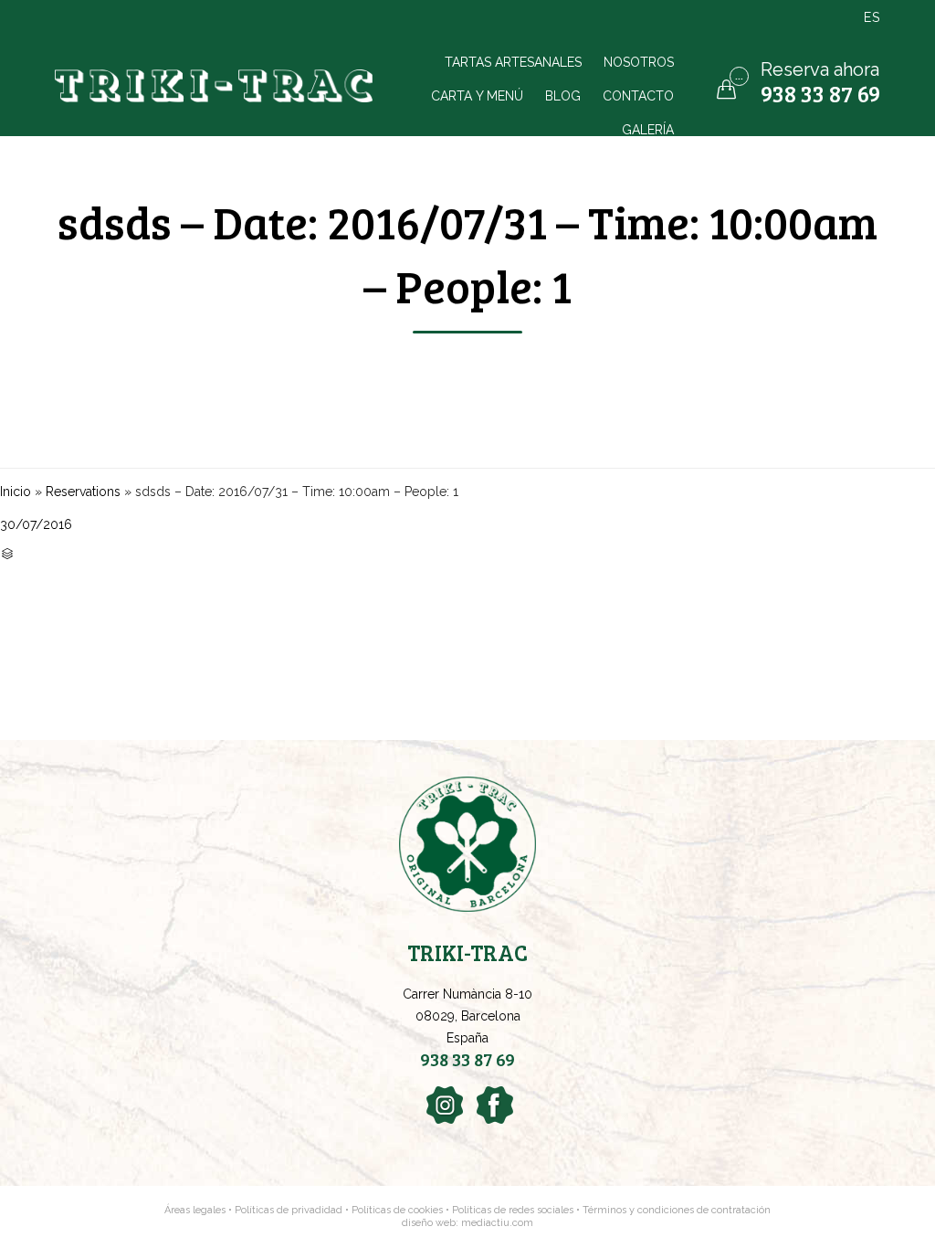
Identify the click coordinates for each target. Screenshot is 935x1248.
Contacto (638, 95)
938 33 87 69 (820, 93)
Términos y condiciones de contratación (677, 1210)
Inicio (15, 491)
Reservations (83, 491)
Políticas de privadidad (288, 1210)
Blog (563, 95)
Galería (648, 129)
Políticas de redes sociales (514, 1210)
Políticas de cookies (397, 1210)
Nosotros (639, 62)
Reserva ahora (820, 69)
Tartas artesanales (513, 62)
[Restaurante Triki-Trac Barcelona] (216, 85)
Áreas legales (195, 1210)
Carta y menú (477, 95)
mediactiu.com (497, 1223)
